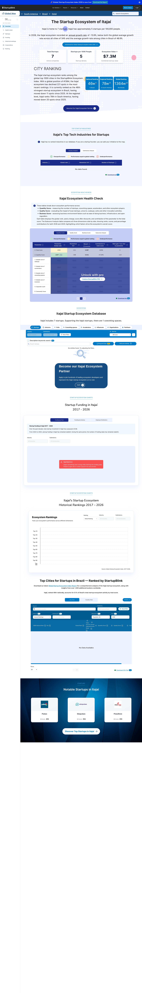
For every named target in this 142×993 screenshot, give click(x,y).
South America (31, 14)
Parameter (39, 245)
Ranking (86, 515)
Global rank (64, 162)
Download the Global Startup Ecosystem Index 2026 (80, 44)
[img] (117, 51)
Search (35, 606)
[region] (81, 352)
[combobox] (126, 13)
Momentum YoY (85, 162)
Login (137, 7)
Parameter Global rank (59, 245)
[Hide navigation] (17, 19)
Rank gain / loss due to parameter (120, 245)
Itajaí (54, 14)
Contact (87, 7)
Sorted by (99, 606)
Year (112, 614)
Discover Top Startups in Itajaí (79, 731)
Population (94, 614)
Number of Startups (109, 162)
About (81, 7)
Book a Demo (128, 7)
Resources (73, 7)
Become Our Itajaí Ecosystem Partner (80, 108)
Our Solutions (55, 7)
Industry (45, 162)
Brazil (45, 14)
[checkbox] (87, 246)
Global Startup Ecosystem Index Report (63, 586)
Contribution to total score (101, 245)
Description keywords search (40, 340)
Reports (65, 7)
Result (86, 244)
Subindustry (56, 614)
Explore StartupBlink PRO (91, 279)
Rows (32, 666)
